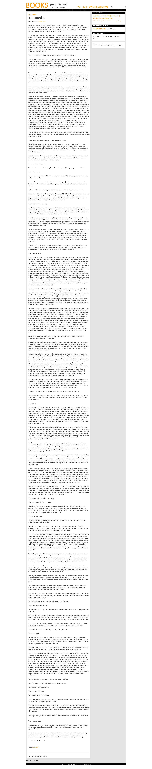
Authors (82, 10)
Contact (119, 10)
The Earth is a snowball (99, 29)
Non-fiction (56, 10)
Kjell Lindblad (32, 14)
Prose (43, 21)
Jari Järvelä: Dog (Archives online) (102, 18)
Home (32, 10)
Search (94, 10)
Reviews (70, 10)
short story (35, 747)
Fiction (43, 10)
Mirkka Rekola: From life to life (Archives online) (106, 16)
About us (106, 10)
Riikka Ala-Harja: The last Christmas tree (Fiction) (107, 21)
